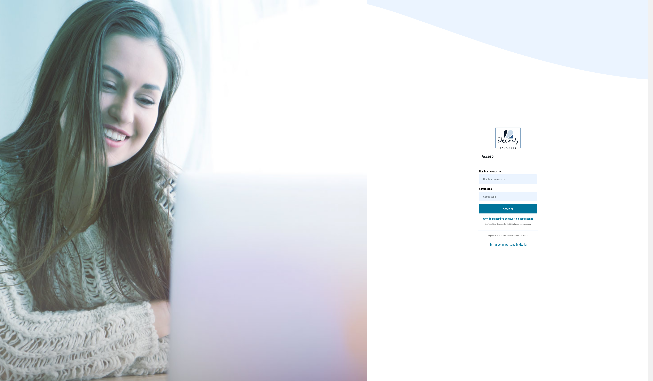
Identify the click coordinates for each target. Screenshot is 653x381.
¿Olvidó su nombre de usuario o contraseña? (508, 218)
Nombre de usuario (490, 171)
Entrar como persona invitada (508, 244)
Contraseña (485, 188)
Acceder (508, 209)
